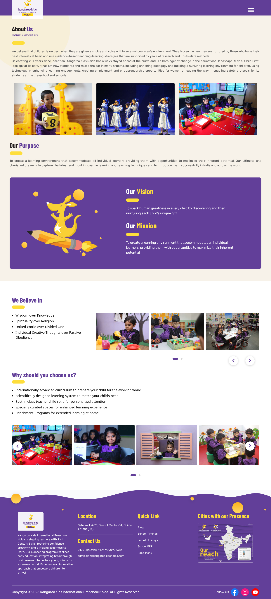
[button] (175, 359)
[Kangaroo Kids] (29, 7)
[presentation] (233, 360)
